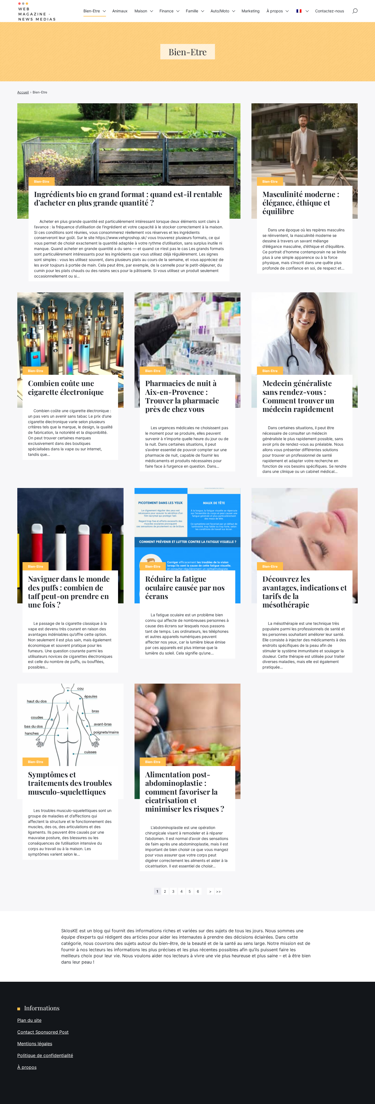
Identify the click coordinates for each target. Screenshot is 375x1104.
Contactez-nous (329, 11)
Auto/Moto (220, 11)
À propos (275, 11)
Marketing (251, 11)
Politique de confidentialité (45, 1055)
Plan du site (29, 1020)
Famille (192, 11)
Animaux (120, 11)
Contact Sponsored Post (43, 1031)
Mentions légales (34, 1043)
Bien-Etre (91, 11)
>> (218, 891)
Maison (141, 11)
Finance (166, 11)
